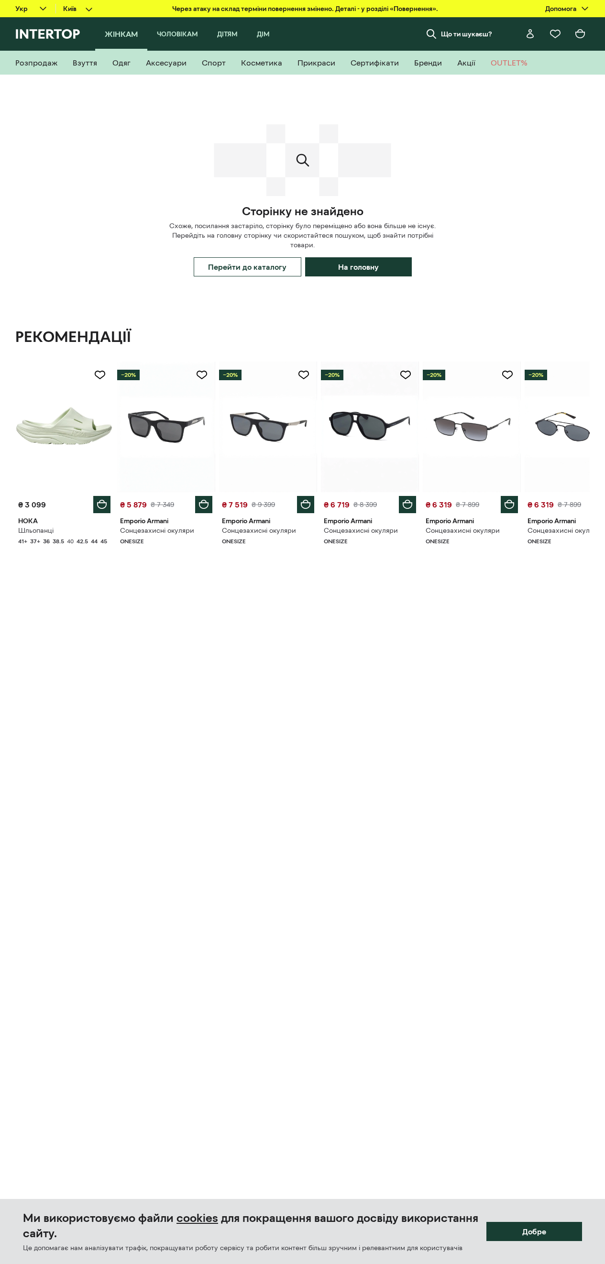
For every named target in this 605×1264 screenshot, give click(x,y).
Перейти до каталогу (247, 267)
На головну (358, 267)
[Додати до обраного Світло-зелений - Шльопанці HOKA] (100, 375)
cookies (197, 1218)
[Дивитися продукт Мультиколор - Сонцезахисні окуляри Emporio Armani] (166, 427)
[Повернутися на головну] (47, 34)
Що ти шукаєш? (466, 34)
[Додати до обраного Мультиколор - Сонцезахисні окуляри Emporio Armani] (201, 375)
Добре (534, 1231)
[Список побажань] (555, 34)
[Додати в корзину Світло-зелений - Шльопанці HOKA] (101, 504)
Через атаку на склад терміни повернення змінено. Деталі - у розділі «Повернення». (305, 8)
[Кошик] (580, 34)
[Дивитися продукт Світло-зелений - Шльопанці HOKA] (64, 427)
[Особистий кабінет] (530, 34)
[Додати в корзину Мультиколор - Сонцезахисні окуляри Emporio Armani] (203, 504)
